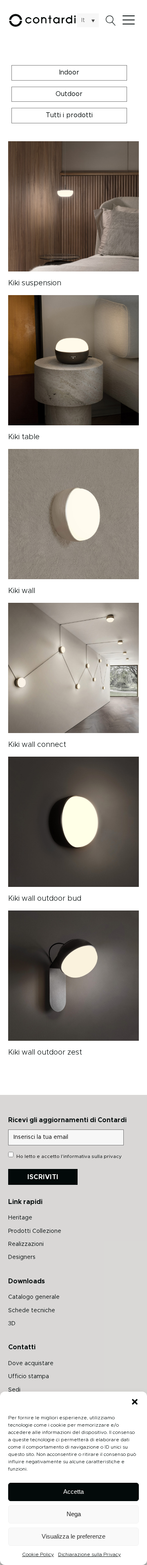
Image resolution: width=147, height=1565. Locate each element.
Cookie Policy (38, 1554)
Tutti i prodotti (69, 115)
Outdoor (69, 94)
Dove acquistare (30, 1363)
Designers (22, 1257)
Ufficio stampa (28, 1376)
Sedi (14, 1390)
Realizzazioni (26, 1244)
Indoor (69, 72)
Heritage (20, 1218)
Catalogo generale (34, 1297)
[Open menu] (130, 20)
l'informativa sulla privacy (91, 1156)
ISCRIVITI (42, 1177)
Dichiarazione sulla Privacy (89, 1554)
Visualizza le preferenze (73, 1536)
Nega (74, 1513)
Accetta (73, 1491)
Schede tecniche (31, 1310)
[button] (135, 1402)
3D (12, 1323)
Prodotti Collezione (34, 1231)
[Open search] (110, 20)
